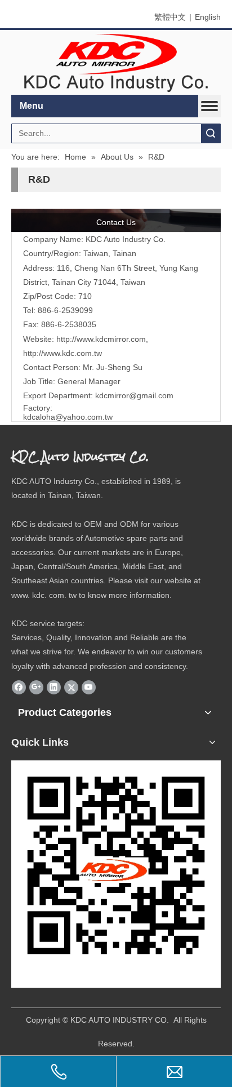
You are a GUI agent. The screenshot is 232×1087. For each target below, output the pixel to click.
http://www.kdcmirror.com (101, 339)
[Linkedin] (54, 687)
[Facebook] (19, 687)
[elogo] (116, 62)
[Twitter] (71, 687)
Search (210, 133)
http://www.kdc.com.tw (62, 353)
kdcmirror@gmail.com (134, 395)
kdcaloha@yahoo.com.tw (68, 416)
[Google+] (36, 687)
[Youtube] (89, 687)
